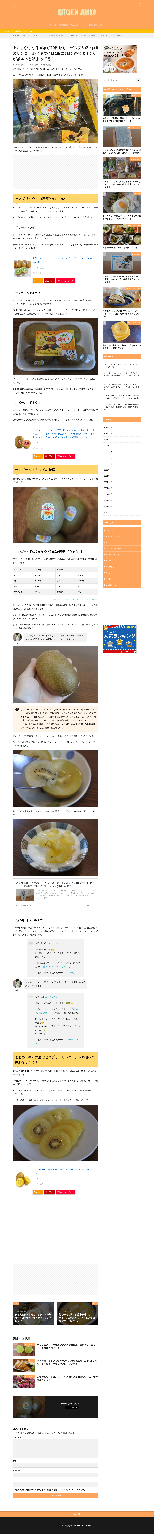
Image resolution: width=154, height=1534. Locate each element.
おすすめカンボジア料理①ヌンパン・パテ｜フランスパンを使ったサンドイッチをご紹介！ (122, 314)
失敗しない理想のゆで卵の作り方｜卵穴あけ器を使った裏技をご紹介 (122, 346)
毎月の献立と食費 (95, 25)
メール (16, 1470)
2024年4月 (108, 433)
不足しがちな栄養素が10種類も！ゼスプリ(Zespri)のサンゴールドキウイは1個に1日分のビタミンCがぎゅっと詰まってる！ (83, 35)
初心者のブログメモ (113, 548)
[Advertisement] (55, 171)
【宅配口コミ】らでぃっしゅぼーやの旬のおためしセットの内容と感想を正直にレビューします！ (122, 184)
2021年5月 (108, 506)
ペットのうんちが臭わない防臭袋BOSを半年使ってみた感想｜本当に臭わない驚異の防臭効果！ (121, 406)
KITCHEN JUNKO (84, 1526)
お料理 (25, 35)
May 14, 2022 (72, 973)
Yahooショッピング (65, 281)
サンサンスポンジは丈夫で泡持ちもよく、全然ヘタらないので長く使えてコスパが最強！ (122, 151)
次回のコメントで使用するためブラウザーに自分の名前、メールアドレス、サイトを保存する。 (51, 1490)
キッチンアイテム (135, 127)
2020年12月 (108, 512)
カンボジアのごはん (134, 288)
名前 (15, 1461)
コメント (17, 1437)
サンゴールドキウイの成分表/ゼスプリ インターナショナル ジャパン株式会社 (76, 599)
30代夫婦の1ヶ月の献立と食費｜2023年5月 (121, 247)
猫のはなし (74, 25)
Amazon (37, 281)
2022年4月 (108, 470)
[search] (138, 80)
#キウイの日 (51, 997)
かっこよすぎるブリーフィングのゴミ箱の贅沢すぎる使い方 (121, 365)
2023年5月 (108, 452)
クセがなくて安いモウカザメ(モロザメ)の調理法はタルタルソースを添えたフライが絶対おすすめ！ (67, 1362)
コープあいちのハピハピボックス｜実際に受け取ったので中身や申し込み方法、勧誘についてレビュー (121, 375)
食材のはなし (34, 35)
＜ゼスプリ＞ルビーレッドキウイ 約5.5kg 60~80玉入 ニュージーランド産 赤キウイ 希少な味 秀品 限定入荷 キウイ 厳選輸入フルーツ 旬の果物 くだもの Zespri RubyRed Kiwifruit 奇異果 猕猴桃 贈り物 (64, 433)
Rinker (42, 268)
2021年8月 (108, 488)
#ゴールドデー (55, 943)
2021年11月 (108, 476)
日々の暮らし (111, 585)
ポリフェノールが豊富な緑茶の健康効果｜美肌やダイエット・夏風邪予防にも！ (66, 1346)
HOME (17, 35)
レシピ (83, 25)
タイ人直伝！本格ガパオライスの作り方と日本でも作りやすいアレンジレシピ (122, 217)
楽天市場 (49, 281)
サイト (15, 1480)
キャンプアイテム (112, 530)
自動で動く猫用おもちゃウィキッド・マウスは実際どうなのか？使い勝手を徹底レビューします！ (122, 279)
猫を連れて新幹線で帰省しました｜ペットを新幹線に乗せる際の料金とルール (122, 119)
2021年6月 (108, 500)
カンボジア (110, 561)
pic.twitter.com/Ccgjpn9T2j (58, 966)
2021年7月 (108, 494)
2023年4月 (108, 458)
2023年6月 (108, 445)
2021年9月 (108, 482)
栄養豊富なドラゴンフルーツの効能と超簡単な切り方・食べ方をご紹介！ (67, 1378)
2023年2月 (108, 464)
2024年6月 (108, 427)
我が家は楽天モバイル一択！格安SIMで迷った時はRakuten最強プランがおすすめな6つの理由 (122, 397)
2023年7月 (108, 439)
